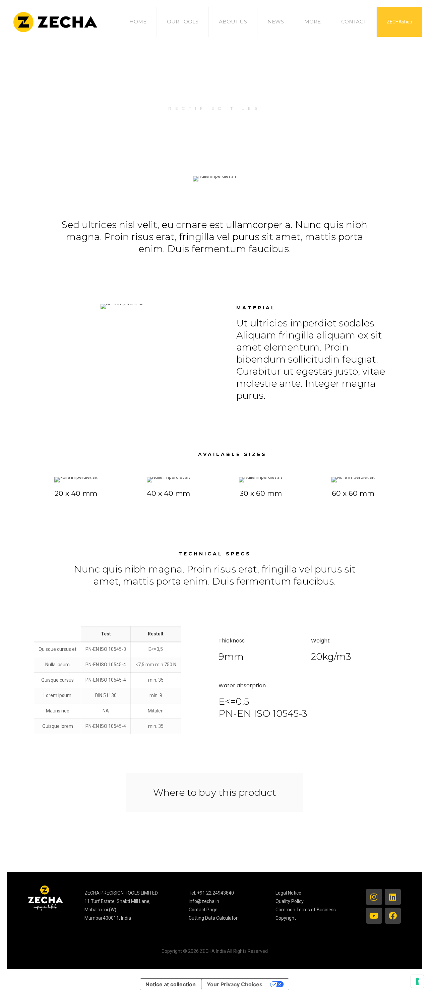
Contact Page (203, 909)
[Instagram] (374, 897)
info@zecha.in (204, 901)
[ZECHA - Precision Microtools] (55, 22)
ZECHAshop (399, 21)
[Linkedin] (393, 897)
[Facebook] (393, 916)
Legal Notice (288, 893)
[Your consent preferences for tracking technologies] (417, 981)
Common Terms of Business (305, 909)
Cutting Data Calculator (213, 918)
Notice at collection (170, 984)
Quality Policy (289, 901)
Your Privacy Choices (234, 984)
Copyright (285, 918)
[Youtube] (374, 916)
